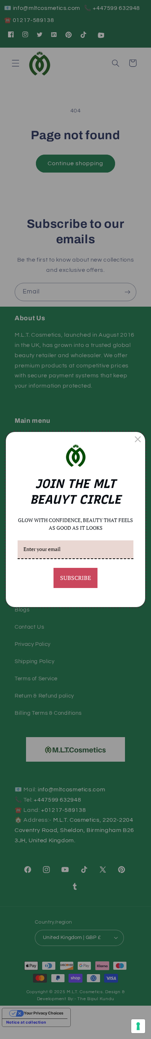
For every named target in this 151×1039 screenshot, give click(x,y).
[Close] (138, 439)
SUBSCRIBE (75, 578)
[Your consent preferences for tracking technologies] (138, 1026)
